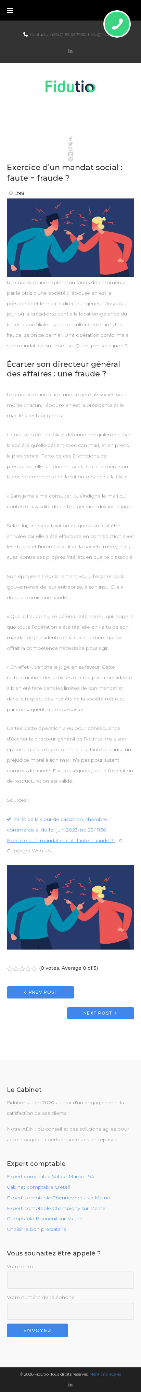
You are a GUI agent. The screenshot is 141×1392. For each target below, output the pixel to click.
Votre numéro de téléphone (41, 1297)
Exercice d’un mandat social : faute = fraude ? (61, 840)
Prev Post (43, 992)
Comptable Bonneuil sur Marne (44, 1218)
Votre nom (20, 1266)
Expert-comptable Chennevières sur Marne (58, 1198)
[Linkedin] (70, 51)
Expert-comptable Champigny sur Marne (56, 1208)
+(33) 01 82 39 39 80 (68, 34)
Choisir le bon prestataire (36, 1229)
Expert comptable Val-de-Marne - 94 (50, 1176)
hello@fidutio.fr (103, 34)
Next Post (98, 1013)
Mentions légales (105, 1374)
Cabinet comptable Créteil (38, 1187)
